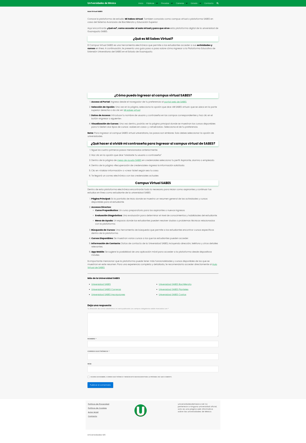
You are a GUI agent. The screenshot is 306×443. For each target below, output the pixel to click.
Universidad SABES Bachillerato (175, 284)
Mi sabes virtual (132, 110)
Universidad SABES (101, 284)
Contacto (208, 3)
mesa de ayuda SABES (129, 160)
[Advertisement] (153, 73)
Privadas (165, 3)
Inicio (141, 3)
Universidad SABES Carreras (106, 289)
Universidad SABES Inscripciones (108, 294)
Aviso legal (93, 412)
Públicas (150, 3)
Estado (194, 3)
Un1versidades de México (101, 3)
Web (89, 364)
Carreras (180, 3)
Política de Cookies (97, 408)
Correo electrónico (98, 351)
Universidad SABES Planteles (173, 289)
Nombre (92, 339)
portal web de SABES (175, 101)
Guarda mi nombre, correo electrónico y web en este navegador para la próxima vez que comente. (131, 377)
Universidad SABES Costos (172, 294)
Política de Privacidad (98, 404)
